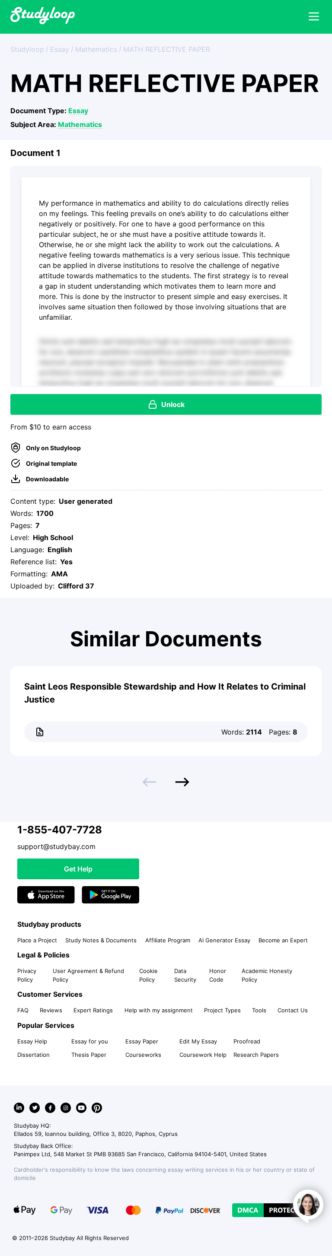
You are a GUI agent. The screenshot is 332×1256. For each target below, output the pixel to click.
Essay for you (89, 1041)
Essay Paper (141, 1041)
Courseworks (143, 1054)
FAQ (23, 1010)
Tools (259, 1010)
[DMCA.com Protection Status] (272, 1210)
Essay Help (32, 1041)
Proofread (246, 1041)
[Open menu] (314, 17)
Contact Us (293, 1010)
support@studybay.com (56, 846)
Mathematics (80, 124)
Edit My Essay (198, 1041)
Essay (78, 110)
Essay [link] (59, 49)
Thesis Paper (88, 1054)
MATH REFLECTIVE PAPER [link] (166, 49)
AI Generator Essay (224, 940)
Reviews (51, 1010)
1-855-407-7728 (59, 830)
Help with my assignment (158, 1010)
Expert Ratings (93, 1010)
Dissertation (33, 1054)
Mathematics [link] (96, 49)
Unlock (173, 404)
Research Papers (256, 1054)
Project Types (222, 1010)
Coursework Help (203, 1054)
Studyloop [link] (27, 49)
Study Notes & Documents (101, 940)
